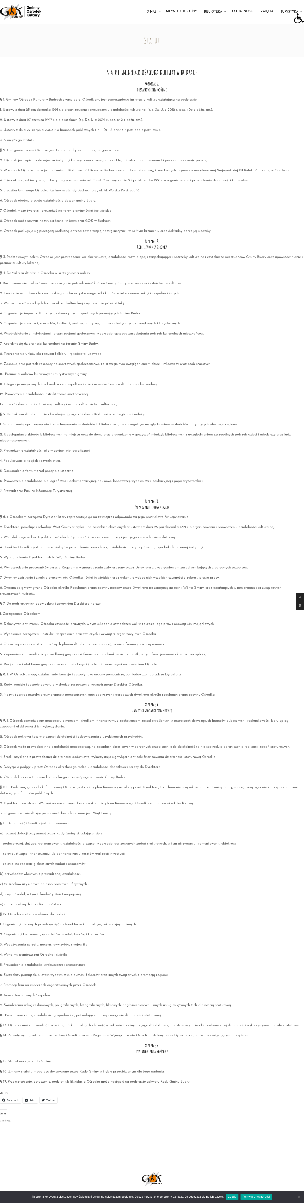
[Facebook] (300, 597)
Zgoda (232, 1196)
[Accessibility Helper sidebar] (299, 18)
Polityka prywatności (256, 1196)
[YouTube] (300, 606)
